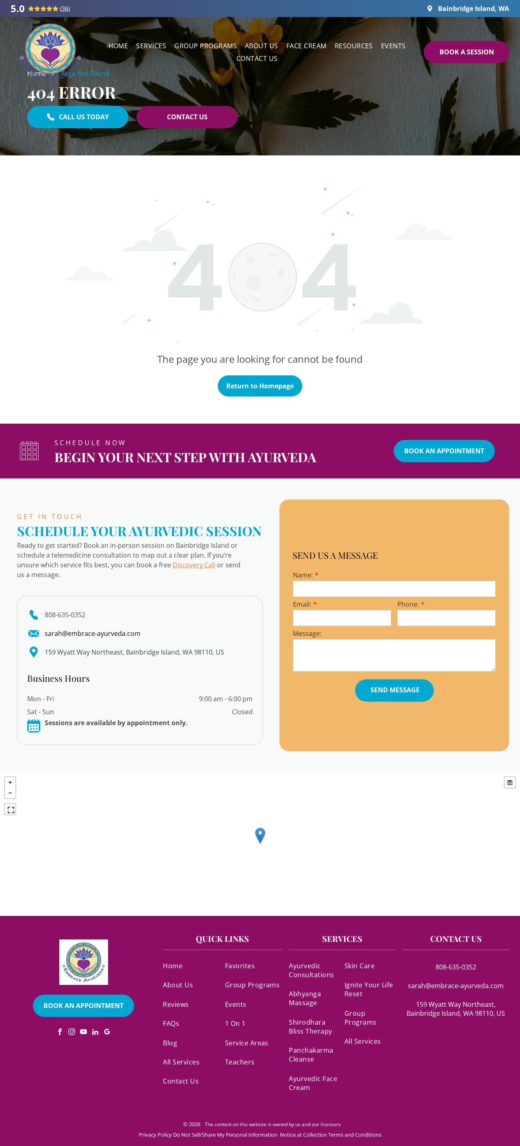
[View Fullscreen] (10, 809)
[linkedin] (95, 1033)
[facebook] (60, 1033)
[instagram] (72, 1033)
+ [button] (10, 782)
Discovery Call (194, 564)
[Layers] (510, 782)
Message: (307, 633)
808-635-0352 (65, 614)
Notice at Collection (303, 1134)
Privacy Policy (155, 1134)
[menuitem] (118, 45)
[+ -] (260, 844)
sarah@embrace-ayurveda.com (93, 633)
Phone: (408, 604)
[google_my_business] (107, 1033)
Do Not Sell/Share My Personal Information (225, 1134)
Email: (302, 604)
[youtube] (83, 1033)
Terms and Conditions (354, 1134)
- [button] (10, 793)
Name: (303, 575)
